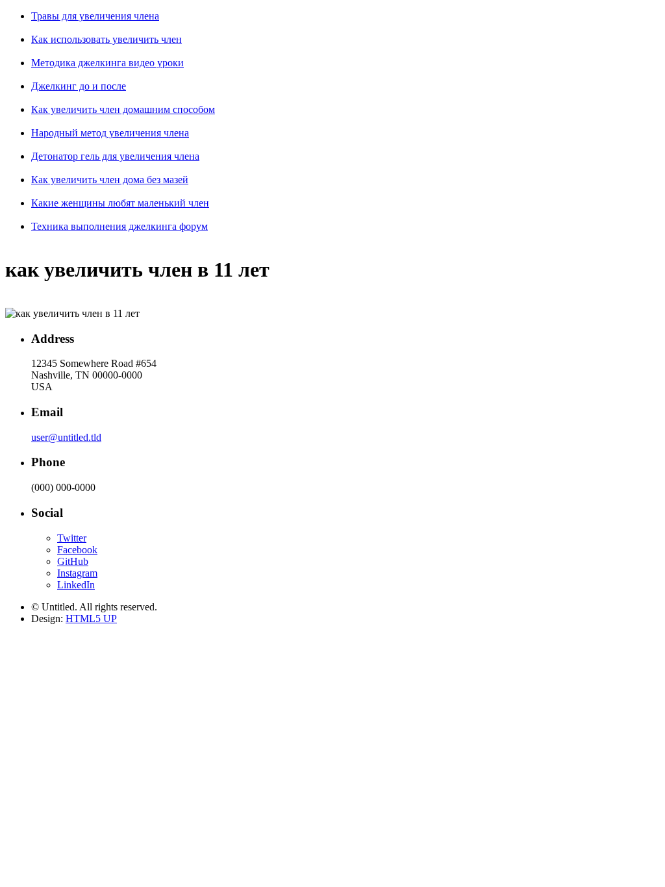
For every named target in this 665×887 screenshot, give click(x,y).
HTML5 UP (91, 618)
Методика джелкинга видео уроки (107, 62)
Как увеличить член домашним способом (123, 109)
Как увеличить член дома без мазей (109, 179)
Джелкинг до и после (78, 86)
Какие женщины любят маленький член (120, 202)
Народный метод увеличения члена (110, 132)
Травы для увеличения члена (95, 15)
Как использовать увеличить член (106, 39)
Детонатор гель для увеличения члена (115, 156)
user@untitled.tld (66, 437)
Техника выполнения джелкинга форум (119, 226)
